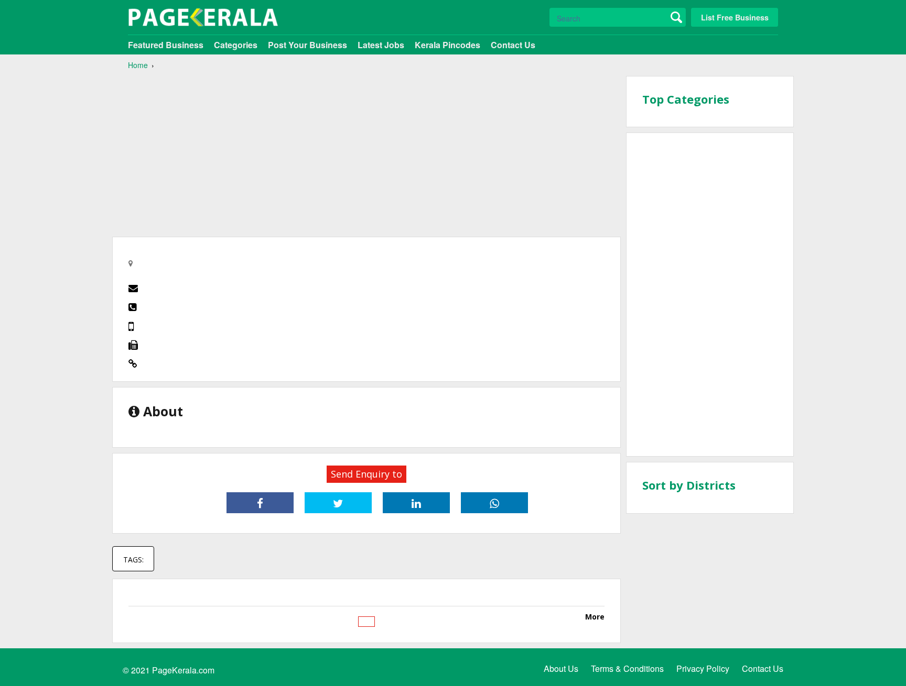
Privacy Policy (702, 669)
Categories (235, 45)
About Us (561, 669)
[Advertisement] (366, 149)
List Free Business (735, 17)
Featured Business (165, 45)
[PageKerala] (203, 17)
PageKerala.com (183, 670)
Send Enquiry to (366, 474)
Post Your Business (307, 45)
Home (138, 65)
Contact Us (513, 45)
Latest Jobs (381, 45)
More (595, 617)
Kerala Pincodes (447, 45)
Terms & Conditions (627, 669)
